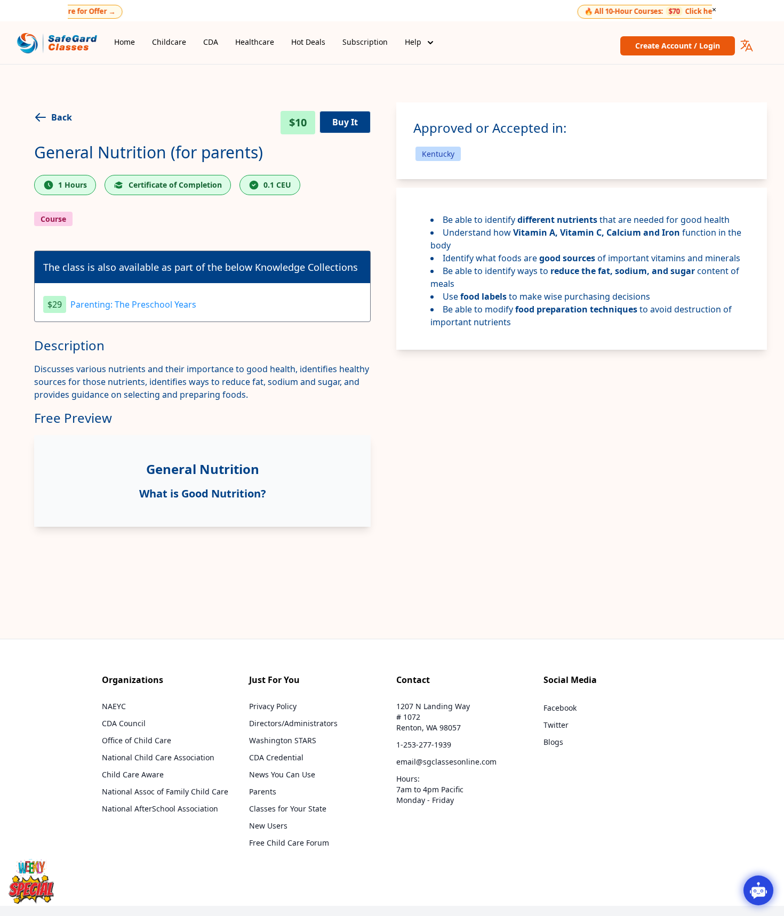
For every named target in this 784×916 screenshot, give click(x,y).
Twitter (556, 725)
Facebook (560, 708)
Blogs (553, 742)
